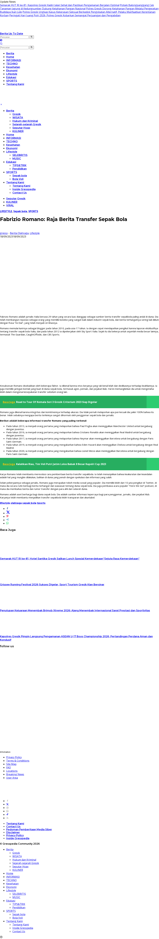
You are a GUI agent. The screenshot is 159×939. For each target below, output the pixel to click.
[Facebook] (7, 801)
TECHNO (12, 141)
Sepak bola (19, 175)
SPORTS (11, 172)
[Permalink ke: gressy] (2, 229)
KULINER (18, 131)
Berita (10, 110)
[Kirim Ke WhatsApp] (7, 523)
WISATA (17, 117)
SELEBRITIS (19, 155)
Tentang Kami (15, 182)
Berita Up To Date (11, 33)
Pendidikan (19, 168)
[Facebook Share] (7, 508)
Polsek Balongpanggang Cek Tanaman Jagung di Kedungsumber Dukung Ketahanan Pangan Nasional (77, 6)
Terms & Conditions (17, 760)
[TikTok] (7, 814)
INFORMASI (13, 138)
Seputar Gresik (15, 198)
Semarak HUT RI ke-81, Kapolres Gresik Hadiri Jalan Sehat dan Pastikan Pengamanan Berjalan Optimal (59, 5)
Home (10, 134)
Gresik (16, 114)
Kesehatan (13, 144)
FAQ (8, 767)
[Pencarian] (1, 44)
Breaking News (15, 774)
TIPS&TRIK (19, 165)
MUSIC (16, 158)
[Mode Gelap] (1, 40)
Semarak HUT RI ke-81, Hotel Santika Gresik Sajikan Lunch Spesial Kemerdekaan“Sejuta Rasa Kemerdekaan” (70, 558)
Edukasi (11, 161)
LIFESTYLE (6, 211)
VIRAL (10, 205)
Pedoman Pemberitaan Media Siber (29, 829)
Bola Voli (17, 179)
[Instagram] (7, 807)
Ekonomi (11, 148)
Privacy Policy (14, 757)
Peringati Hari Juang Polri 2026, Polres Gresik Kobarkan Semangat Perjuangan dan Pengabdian (64, 15)
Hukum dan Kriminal (25, 121)
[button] (31, 37)
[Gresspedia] (31, 30)
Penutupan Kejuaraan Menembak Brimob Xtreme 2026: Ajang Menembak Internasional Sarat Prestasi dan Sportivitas (75, 610)
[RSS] (7, 818)
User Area (12, 777)
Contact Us (19, 192)
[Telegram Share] (7, 520)
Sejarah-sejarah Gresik (26, 124)
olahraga (16, 502)
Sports (41, 502)
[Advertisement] (79, 360)
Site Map (11, 764)
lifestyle (5, 502)
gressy (4, 233)
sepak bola (29, 502)
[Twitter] (7, 804)
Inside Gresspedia (24, 189)
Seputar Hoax (21, 127)
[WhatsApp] (7, 811)
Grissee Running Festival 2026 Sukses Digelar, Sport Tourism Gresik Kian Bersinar (52, 584)
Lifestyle (11, 151)
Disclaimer (13, 832)
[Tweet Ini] (8, 513)
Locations (12, 771)
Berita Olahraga (19, 233)
